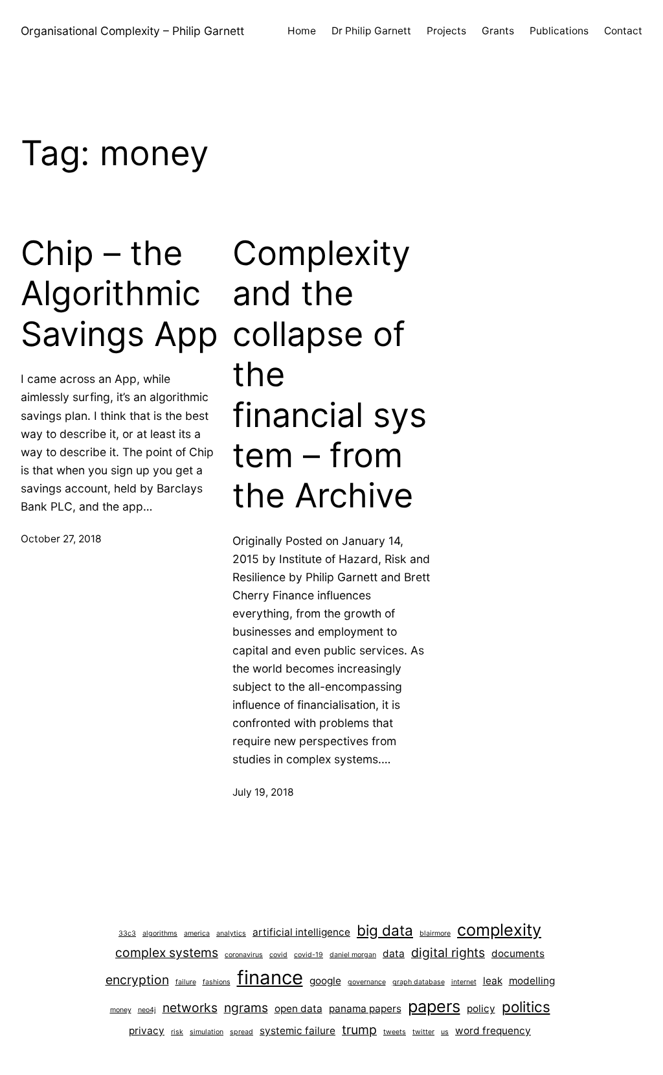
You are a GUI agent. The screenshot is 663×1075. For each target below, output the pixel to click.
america (197, 933)
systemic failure (297, 1030)
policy (481, 1008)
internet (464, 982)
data (394, 953)
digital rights (448, 952)
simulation (206, 1032)
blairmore (435, 933)
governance (367, 982)
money (120, 1010)
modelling (532, 981)
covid (278, 955)
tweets (394, 1032)
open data (298, 1008)
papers (434, 1006)
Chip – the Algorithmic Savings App (119, 293)
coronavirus (244, 955)
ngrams (246, 1007)
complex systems (166, 952)
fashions (216, 982)
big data (385, 930)
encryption (137, 980)
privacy (146, 1030)
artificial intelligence (301, 932)
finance (270, 977)
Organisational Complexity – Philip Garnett (132, 31)
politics (526, 1006)
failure (185, 982)
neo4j (147, 1010)
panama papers (365, 1008)
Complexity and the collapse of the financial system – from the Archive (329, 374)
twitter (423, 1032)
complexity (499, 929)
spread (241, 1032)
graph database (418, 982)
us (445, 1032)
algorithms (159, 933)
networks (190, 1007)
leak (492, 981)
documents (518, 953)
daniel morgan (353, 955)
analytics (231, 933)
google (325, 981)
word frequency (493, 1030)
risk (177, 1032)
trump (359, 1029)
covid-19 (308, 955)
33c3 (127, 933)
